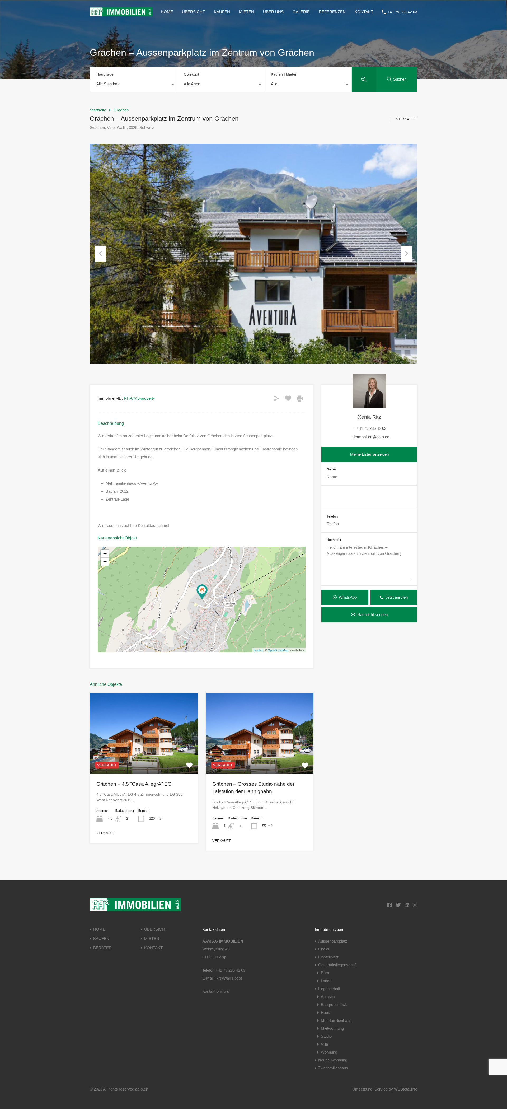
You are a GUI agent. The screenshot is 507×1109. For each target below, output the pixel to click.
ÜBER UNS (273, 12)
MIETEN (246, 12)
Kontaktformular (216, 991)
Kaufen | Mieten (284, 74)
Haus (325, 1012)
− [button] (105, 561)
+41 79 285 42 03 (402, 12)
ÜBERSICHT (193, 12)
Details (143, 757)
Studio (326, 1036)
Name (331, 469)
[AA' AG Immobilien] (121, 14)
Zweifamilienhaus (333, 1068)
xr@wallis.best (229, 978)
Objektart (191, 74)
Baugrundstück (334, 1004)
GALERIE (301, 12)
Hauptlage (105, 74)
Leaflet (258, 650)
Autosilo (328, 996)
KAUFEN (222, 12)
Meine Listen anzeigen (369, 454)
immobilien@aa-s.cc (371, 437)
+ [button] (105, 553)
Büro (325, 973)
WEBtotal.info (405, 1089)
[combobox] (133, 85)
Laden (326, 980)
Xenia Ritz (369, 417)
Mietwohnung (332, 1028)
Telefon (332, 516)
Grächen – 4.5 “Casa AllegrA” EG (134, 784)
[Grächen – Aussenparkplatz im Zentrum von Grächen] (202, 591)
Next (406, 254)
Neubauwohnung (332, 1060)
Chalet (323, 949)
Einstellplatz (328, 957)
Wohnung (329, 1052)
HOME (167, 12)
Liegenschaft (329, 988)
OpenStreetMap (278, 650)
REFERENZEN (332, 12)
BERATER (102, 948)
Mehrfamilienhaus (336, 1020)
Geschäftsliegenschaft (337, 965)
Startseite (98, 110)
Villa (324, 1044)
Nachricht (334, 540)
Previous (100, 254)
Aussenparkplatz (332, 941)
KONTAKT (364, 12)
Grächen (121, 110)
